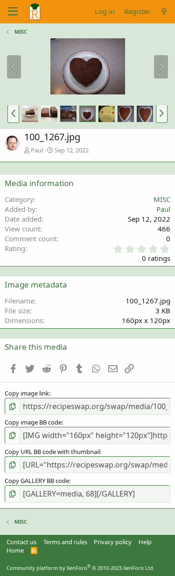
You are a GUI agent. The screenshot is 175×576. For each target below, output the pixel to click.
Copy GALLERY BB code (37, 480)
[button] (13, 113)
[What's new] (164, 11)
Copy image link (27, 393)
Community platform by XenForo (80, 567)
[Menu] (13, 11)
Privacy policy (113, 542)
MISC (162, 199)
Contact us (21, 542)
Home (15, 550)
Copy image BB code (33, 422)
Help (145, 542)
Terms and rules (65, 542)
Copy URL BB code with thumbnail (52, 451)
